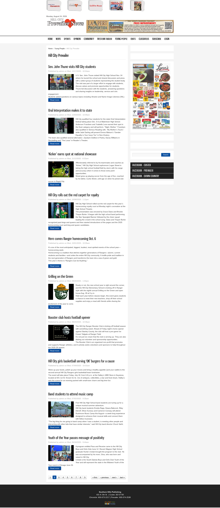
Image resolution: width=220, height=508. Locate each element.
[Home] (65, 28)
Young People (121, 38)
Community (89, 38)
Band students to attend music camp (70, 394)
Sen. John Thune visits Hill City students (72, 66)
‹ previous (104, 477)
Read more (55, 100)
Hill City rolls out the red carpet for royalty (73, 195)
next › (114, 477)
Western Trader (104, 38)
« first (95, 477)
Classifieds (144, 38)
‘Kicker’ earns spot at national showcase (72, 154)
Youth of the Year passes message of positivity (76, 437)
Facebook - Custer (141, 165)
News (58, 38)
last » (122, 477)
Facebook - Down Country (145, 176)
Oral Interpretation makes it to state (70, 110)
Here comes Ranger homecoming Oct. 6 (72, 238)
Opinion (77, 38)
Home (50, 38)
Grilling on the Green (60, 276)
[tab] (152, 165)
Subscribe (156, 38)
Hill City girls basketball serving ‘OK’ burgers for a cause (81, 361)
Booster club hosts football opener (69, 317)
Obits (133, 38)
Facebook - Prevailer (142, 170)
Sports (67, 38)
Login (166, 38)
